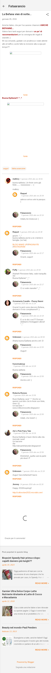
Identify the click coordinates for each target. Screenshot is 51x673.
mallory (16, 179)
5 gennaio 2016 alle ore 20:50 (29, 270)
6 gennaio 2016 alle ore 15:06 (25, 395)
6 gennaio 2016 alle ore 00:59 (33, 337)
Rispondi (17, 226)
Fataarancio (16, 6)
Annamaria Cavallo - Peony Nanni (28, 301)
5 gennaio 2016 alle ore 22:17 (32, 253)
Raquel (23, 193)
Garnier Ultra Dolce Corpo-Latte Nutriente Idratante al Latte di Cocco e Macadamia (22, 594)
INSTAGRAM (19, 247)
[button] (47, 14)
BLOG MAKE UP (20, 244)
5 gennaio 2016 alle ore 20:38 (31, 232)
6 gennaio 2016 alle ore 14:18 (25, 366)
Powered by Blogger (25, 662)
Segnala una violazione (25, 667)
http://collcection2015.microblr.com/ (28, 492)
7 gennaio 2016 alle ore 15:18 (33, 471)
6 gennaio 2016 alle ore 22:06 (32, 376)
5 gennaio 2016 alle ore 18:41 (31, 179)
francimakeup (19, 364)
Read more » (42, 583)
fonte (25, 95)
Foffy (15, 270)
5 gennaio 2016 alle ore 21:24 (25, 304)
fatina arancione (18, 168)
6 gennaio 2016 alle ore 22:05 (32, 347)
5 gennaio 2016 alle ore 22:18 (32, 316)
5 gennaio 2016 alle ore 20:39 (32, 196)
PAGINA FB (34, 244)
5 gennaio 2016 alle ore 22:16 (32, 215)
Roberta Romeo (20, 393)
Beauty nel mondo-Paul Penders (19, 627)
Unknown (17, 337)
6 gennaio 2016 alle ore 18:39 (25, 433)
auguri (5, 168)
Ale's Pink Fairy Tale (22, 431)
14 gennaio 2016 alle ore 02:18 (31, 484)
